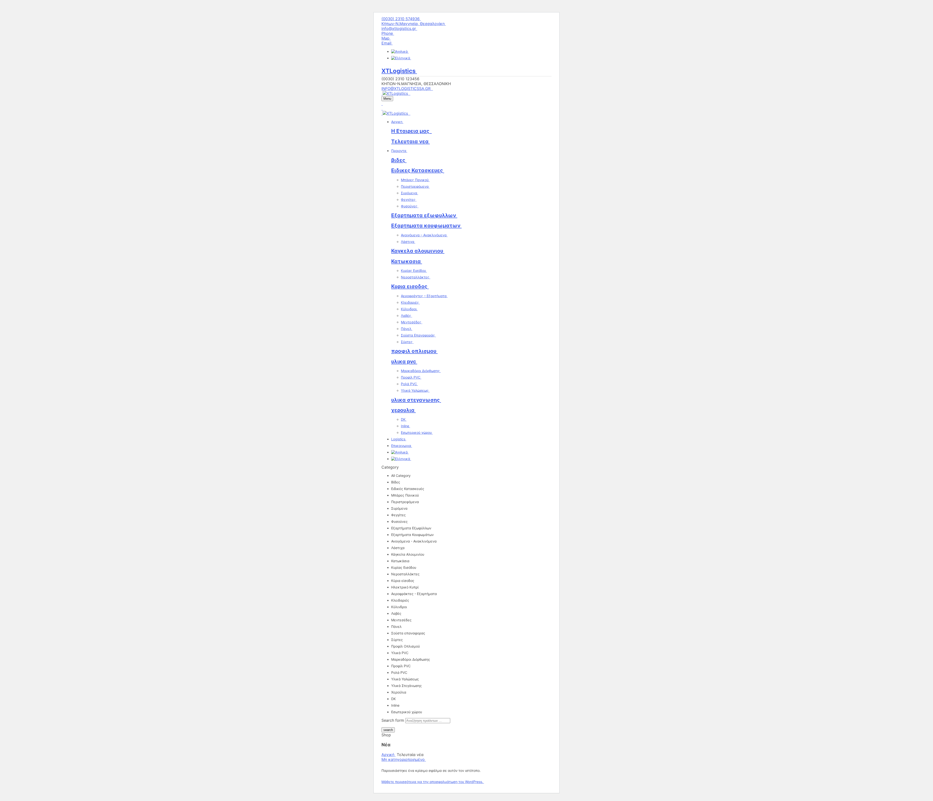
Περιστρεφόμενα (415, 186)
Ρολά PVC (409, 384)
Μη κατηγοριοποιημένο (403, 759)
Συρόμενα (409, 193)
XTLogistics (399, 70)
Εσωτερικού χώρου (417, 432)
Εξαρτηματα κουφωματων (426, 225)
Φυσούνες (409, 206)
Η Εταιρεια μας (411, 131)
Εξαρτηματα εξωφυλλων (424, 215)
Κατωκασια (406, 261)
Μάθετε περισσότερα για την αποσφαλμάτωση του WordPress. (432, 782)
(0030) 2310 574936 (401, 18)
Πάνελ (406, 329)
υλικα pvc (404, 361)
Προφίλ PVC (411, 377)
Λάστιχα (408, 242)
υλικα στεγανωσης (416, 400)
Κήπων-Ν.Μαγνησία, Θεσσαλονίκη (413, 23)
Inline (405, 426)
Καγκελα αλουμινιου (417, 251)
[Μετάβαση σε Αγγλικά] (400, 51)
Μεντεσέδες (411, 322)
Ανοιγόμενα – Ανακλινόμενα (424, 235)
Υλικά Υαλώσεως (415, 390)
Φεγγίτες (408, 199)
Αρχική (388, 754)
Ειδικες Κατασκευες (417, 170)
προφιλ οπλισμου (414, 351)
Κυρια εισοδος (410, 286)
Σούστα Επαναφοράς (418, 335)
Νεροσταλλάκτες (415, 277)
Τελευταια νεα (410, 141)
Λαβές (406, 315)
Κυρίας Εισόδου (414, 270)
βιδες (398, 160)
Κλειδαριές (410, 302)
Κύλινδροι (409, 309)
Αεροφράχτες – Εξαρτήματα (424, 296)
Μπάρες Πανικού (415, 180)
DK (403, 419)
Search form (392, 720)
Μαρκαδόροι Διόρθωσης (421, 371)
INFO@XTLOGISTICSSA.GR (407, 88)
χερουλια (403, 410)
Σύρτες (407, 342)
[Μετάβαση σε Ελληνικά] (401, 58)
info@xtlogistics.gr (399, 28)
